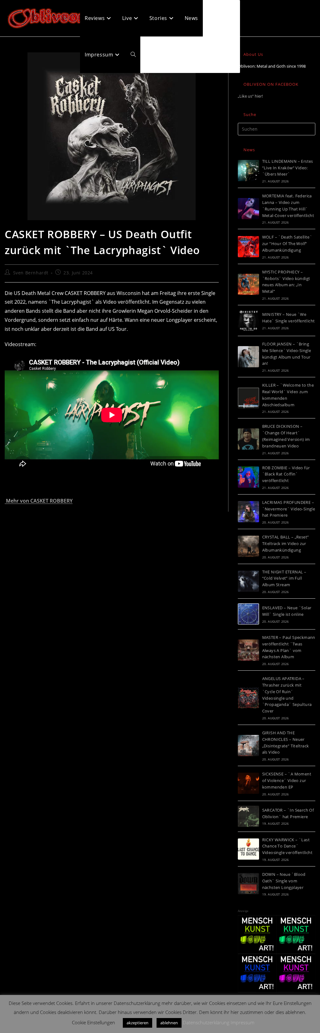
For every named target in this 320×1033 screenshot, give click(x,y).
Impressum (242, 1022)
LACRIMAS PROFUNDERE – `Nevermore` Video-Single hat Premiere (288, 509)
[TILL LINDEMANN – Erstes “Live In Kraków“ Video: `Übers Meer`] (248, 170)
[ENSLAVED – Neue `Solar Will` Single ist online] (248, 614)
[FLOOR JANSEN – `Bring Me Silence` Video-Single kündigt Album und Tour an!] (248, 356)
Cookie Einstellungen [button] (93, 1022)
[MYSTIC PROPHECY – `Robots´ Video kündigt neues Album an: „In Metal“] (248, 284)
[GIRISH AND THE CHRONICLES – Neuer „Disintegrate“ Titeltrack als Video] (248, 745)
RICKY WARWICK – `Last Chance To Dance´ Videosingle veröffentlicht (287, 846)
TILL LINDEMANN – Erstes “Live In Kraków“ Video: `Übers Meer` (287, 167)
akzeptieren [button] (137, 1023)
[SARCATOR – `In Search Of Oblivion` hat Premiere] (248, 816)
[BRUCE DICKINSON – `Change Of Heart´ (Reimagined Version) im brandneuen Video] (248, 439)
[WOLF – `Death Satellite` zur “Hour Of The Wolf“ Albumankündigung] (248, 246)
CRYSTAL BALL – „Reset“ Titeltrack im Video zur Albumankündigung (285, 543)
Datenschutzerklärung (206, 1022)
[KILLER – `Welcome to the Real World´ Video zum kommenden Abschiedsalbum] (248, 397)
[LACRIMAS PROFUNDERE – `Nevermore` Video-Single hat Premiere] (248, 511)
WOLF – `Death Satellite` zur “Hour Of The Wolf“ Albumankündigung (287, 243)
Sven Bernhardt (30, 273)
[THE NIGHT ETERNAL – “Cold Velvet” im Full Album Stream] (248, 581)
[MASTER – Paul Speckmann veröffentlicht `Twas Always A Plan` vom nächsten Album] (248, 650)
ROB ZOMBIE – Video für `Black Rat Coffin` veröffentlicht (286, 474)
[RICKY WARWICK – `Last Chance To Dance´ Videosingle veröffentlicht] (248, 849)
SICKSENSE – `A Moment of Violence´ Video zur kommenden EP (286, 780)
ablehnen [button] (169, 1023)
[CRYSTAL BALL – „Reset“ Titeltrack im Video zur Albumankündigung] (248, 546)
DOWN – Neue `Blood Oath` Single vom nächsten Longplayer (284, 880)
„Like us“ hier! (250, 96)
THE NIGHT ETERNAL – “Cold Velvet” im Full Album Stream (284, 578)
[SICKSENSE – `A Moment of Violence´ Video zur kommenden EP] (248, 783)
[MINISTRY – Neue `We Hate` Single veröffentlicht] (248, 320)
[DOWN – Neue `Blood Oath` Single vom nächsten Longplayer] (248, 883)
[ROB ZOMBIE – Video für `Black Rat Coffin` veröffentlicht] (248, 477)
